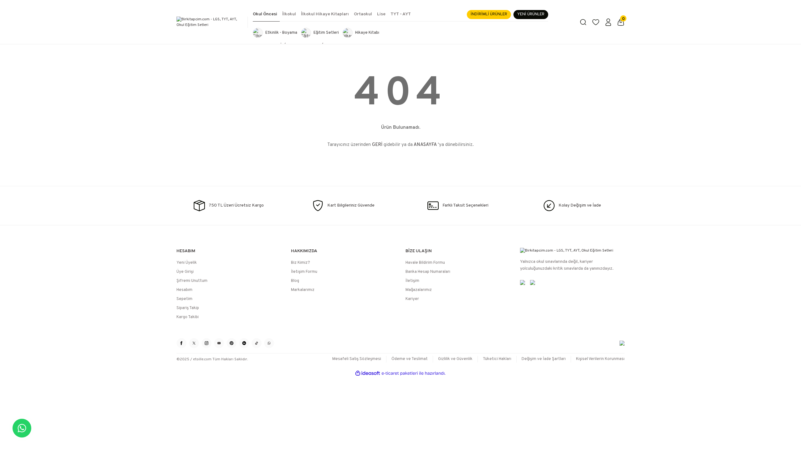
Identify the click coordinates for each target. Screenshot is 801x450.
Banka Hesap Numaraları (428, 271)
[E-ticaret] (399, 373)
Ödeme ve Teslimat (409, 359)
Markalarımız (302, 290)
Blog (295, 280)
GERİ (377, 145)
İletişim (412, 280)
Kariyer (412, 299)
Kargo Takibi (187, 317)
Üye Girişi (185, 271)
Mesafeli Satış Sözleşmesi (356, 359)
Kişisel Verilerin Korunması (600, 359)
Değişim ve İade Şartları (544, 359)
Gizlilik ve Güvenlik (455, 359)
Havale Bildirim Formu (425, 262)
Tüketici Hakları (497, 359)
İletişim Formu (304, 271)
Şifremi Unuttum (191, 280)
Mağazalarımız (419, 290)
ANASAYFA (425, 145)
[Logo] (209, 22)
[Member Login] (608, 22)
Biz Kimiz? (300, 262)
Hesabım (184, 290)
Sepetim (184, 299)
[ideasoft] (367, 373)
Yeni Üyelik (186, 262)
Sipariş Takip (187, 308)
